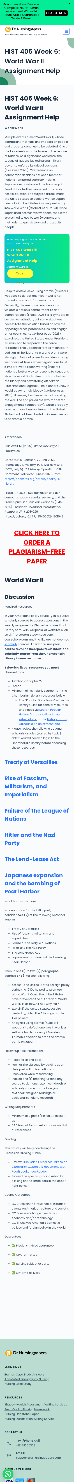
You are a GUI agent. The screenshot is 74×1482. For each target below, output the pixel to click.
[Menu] (66, 31)
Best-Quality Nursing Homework (27, 1409)
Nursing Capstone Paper (21, 1414)
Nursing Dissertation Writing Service (29, 1419)
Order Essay (20, 274)
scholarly (10, 644)
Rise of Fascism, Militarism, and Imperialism (26, 786)
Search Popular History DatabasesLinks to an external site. (40, 714)
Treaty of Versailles (31, 762)
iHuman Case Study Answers (24, 1374)
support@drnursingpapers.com (38, 1458)
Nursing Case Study (17, 1384)
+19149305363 (25, 1445)
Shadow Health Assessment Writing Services (35, 1404)
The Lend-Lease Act (31, 859)
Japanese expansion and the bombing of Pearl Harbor (33, 883)
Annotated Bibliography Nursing (26, 1379)
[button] (8, 1474)
